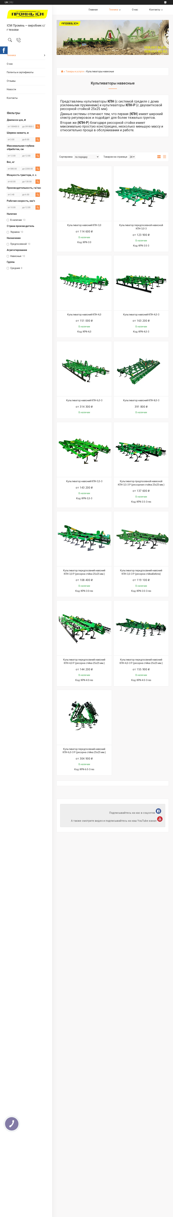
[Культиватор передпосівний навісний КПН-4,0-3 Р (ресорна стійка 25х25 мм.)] (141, 628)
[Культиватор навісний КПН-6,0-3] (84, 368)
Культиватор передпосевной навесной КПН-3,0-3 (141, 227)
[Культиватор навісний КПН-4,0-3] (141, 282)
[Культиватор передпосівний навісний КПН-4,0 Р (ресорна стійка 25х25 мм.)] (84, 628)
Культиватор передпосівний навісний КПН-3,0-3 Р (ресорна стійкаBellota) (141, 572)
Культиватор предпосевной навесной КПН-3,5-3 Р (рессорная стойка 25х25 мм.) (141, 483)
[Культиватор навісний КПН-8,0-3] (141, 368)
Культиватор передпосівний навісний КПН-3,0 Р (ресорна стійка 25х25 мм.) (84, 572)
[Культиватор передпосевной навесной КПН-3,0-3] (141, 193)
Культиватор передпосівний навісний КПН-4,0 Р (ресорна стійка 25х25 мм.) (84, 661)
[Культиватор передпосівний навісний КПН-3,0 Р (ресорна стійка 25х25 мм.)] (84, 538)
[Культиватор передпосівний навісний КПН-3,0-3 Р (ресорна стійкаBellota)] (141, 538)
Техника (11, 55)
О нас (10, 64)
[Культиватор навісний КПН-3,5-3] (84, 449)
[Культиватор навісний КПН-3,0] (84, 193)
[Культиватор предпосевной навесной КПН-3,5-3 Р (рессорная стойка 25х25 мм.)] (141, 449)
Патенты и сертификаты (20, 72)
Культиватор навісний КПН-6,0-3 (84, 400)
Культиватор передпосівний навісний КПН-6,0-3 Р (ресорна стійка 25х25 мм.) (84, 751)
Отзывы (11, 81)
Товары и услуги (75, 71)
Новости (11, 89)
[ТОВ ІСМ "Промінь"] (26, 14)
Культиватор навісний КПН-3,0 (84, 225)
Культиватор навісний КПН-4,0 (84, 314)
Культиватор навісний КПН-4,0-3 (141, 314)
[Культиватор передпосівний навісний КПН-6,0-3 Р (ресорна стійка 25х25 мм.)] (84, 717)
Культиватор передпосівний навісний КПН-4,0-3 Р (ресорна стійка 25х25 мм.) (141, 661)
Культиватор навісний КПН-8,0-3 (141, 400)
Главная (93, 9)
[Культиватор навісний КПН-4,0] (84, 282)
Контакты (12, 98)
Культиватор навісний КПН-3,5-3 (84, 481)
